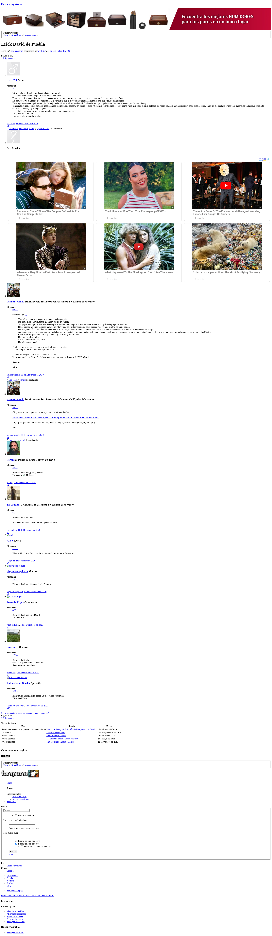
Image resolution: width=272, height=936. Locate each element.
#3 (8, 437)
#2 (8, 377)
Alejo (10, 540)
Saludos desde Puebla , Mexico (60, 742)
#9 (8, 675)
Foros (9, 783)
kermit (31, 128)
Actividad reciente (15, 919)
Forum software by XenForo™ (27, 895)
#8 (8, 627)
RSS (9, 886)
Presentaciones (16, 51)
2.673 (15, 579)
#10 (8, 708)
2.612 (15, 468)
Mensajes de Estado (16, 921)
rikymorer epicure (17, 571)
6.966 (15, 691)
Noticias (10, 881)
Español (10, 871)
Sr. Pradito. (13, 504)
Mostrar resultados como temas (37, 846)
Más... (12, 854)
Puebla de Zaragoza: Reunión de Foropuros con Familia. (71, 729)
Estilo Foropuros (14, 865)
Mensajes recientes (20, 799)
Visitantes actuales (15, 916)
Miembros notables (15, 911)
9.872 (15, 309)
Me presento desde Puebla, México (62, 738)
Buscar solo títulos (26, 815)
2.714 (15, 655)
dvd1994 (42, 51)
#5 (8, 532)
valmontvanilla (15, 301)
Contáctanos (12, 875)
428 (14, 610)
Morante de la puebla (55, 732)
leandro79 (13, 128)
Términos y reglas (15, 890)
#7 (8, 594)
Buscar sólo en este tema (29, 841)
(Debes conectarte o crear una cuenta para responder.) (25, 713)
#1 (8, 126)
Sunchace (23, 128)
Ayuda (10, 878)
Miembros (11, 801)
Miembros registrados (16, 914)
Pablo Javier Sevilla (18, 683)
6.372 (15, 512)
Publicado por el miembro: (15, 820)
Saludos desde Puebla (56, 735)
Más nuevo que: (10, 833)
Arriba (10, 883)
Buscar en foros (19, 796)
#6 (8, 563)
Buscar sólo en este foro (29, 844)
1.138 (15, 548)
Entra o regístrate (11, 4)
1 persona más (43, 128)
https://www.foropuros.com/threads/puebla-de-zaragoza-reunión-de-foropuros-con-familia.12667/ (55, 417)
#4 (8, 485)
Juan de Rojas (15, 602)
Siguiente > (10, 58)
